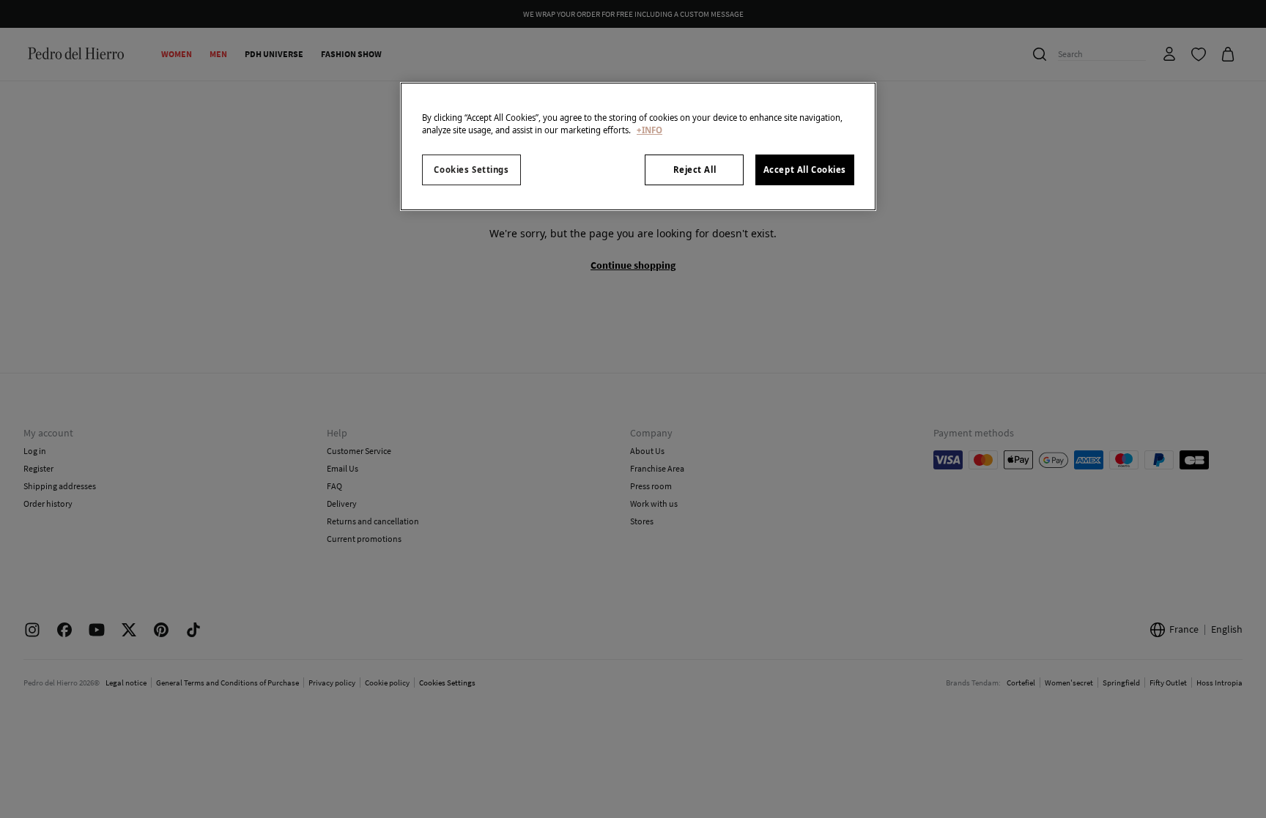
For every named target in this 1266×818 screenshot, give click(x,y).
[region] (638, 146)
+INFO (649, 129)
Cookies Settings (471, 169)
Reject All (695, 169)
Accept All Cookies (804, 169)
